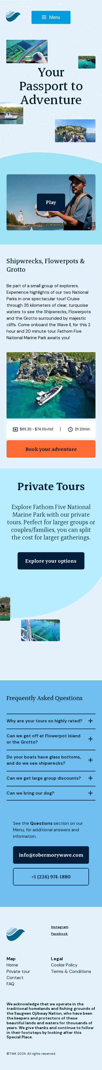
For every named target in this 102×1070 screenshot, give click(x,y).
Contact (15, 978)
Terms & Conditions (71, 971)
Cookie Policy (64, 965)
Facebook (59, 934)
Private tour (18, 971)
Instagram (59, 927)
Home (12, 965)
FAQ (10, 984)
